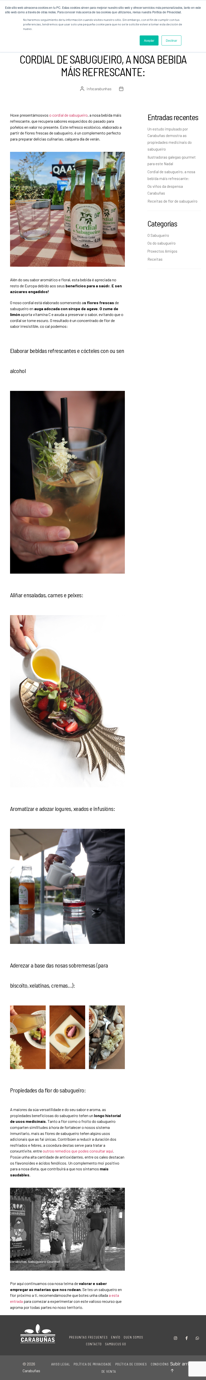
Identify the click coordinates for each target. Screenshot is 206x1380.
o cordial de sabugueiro (68, 115)
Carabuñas (31, 1370)
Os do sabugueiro (161, 243)
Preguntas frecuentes (88, 1337)
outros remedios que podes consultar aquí (78, 1150)
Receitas (155, 259)
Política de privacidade (93, 1364)
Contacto (94, 1344)
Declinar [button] (171, 40)
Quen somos (133, 1337)
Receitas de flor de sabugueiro (172, 201)
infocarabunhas (99, 88)
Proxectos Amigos (162, 251)
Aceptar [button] (149, 40)
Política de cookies (131, 1364)
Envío (115, 1337)
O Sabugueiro (158, 235)
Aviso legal (60, 1364)
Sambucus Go (115, 1344)
